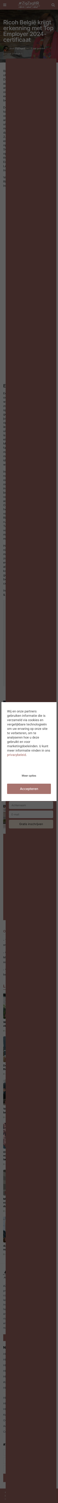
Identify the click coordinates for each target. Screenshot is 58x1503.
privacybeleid (16, 755)
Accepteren (29, 789)
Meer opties (29, 775)
